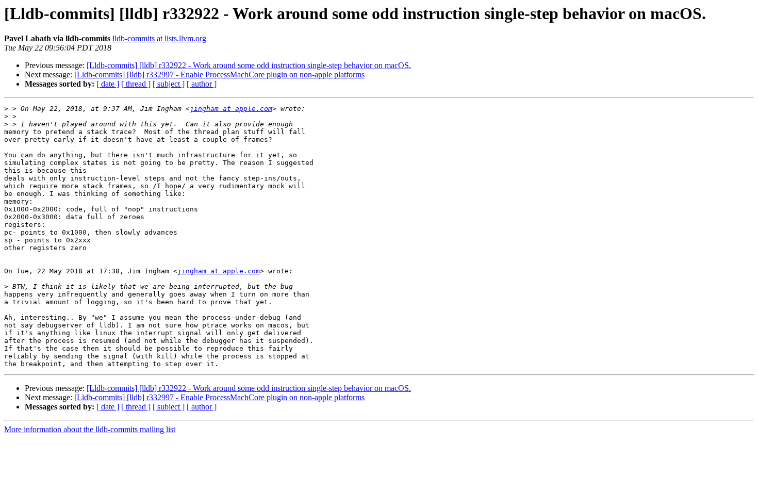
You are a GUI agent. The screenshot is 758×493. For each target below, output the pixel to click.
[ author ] (202, 83)
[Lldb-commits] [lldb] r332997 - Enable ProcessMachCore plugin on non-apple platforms (219, 74)
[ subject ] (169, 83)
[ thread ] (136, 83)
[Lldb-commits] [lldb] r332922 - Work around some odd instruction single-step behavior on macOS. (249, 65)
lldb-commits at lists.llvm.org (159, 38)
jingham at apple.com (231, 108)
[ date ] (107, 83)
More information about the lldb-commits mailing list (89, 429)
